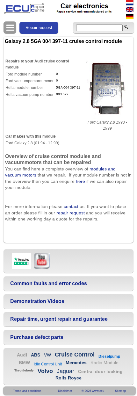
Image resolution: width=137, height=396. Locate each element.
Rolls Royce (68, 377)
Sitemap (120, 390)
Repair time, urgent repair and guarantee (59, 319)
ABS (35, 354)
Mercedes (76, 362)
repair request (70, 212)
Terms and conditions (27, 390)
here (80, 181)
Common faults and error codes (48, 283)
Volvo (45, 371)
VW (47, 354)
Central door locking (100, 371)
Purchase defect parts (36, 337)
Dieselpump (109, 356)
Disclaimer (65, 390)
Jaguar (65, 371)
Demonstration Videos (37, 301)
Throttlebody (24, 370)
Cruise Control (75, 354)
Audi (22, 354)
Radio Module (104, 362)
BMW (24, 362)
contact (71, 206)
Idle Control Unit (48, 364)
